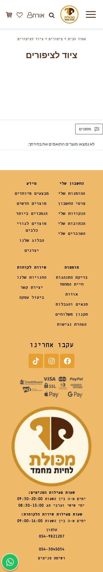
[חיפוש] (51, 15)
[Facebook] (67, 361)
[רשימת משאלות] (20, 15)
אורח (38, 15)
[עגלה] (9, 15)
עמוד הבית (77, 39)
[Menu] (90, 14)
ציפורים (56, 39)
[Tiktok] (36, 361)
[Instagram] (51, 361)
